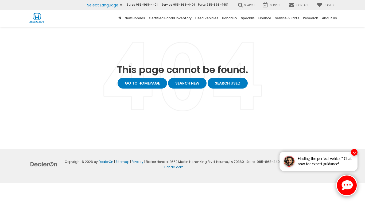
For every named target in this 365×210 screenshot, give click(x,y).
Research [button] (310, 18)
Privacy (137, 162)
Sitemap (122, 162)
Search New (187, 83)
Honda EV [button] (229, 18)
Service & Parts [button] (287, 18)
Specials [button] (248, 18)
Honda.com (174, 167)
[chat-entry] (347, 185)
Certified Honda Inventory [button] (170, 18)
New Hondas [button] (135, 18)
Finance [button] (264, 18)
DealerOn (106, 162)
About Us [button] (329, 18)
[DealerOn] (43, 164)
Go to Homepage (142, 83)
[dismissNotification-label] (354, 152)
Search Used (227, 83)
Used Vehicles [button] (206, 18)
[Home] (119, 18)
